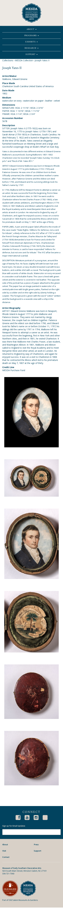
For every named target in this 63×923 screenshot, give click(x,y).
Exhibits (30, 41)
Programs (30, 35)
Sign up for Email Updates (13, 826)
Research (31, 48)
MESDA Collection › (24, 60)
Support (31, 54)
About (31, 29)
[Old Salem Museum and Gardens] (11, 888)
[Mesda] (29, 888)
